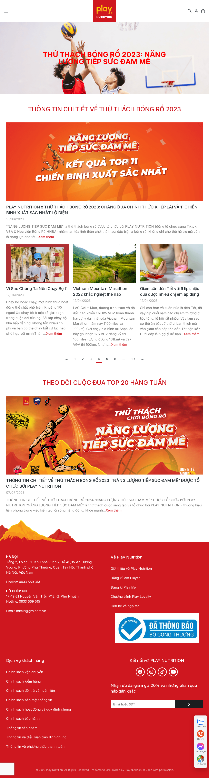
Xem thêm (46, 237)
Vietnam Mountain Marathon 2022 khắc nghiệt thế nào (100, 291)
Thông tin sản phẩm (21, 728)
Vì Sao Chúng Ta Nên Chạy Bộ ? (36, 288)
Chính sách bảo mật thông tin (29, 700)
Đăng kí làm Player (125, 578)
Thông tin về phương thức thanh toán (35, 746)
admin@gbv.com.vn (31, 611)
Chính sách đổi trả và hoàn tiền (30, 690)
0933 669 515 (29, 601)
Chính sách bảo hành (23, 718)
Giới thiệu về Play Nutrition (131, 568)
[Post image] (104, 161)
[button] (6, 11)
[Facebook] (140, 671)
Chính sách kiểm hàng (23, 681)
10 (133, 359)
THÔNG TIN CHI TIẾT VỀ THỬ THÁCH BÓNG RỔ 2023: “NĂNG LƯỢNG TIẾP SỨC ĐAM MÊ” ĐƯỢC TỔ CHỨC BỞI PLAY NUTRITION (103, 483)
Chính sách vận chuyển (24, 672)
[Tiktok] (162, 671)
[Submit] (189, 704)
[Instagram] (151, 671)
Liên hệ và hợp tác (125, 606)
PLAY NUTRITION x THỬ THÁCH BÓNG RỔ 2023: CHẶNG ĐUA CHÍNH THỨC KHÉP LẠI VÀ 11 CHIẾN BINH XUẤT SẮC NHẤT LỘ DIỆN (102, 210)
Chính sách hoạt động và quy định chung (38, 709)
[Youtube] (173, 671)
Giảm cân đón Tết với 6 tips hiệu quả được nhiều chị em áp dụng (169, 291)
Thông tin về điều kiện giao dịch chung (36, 737)
